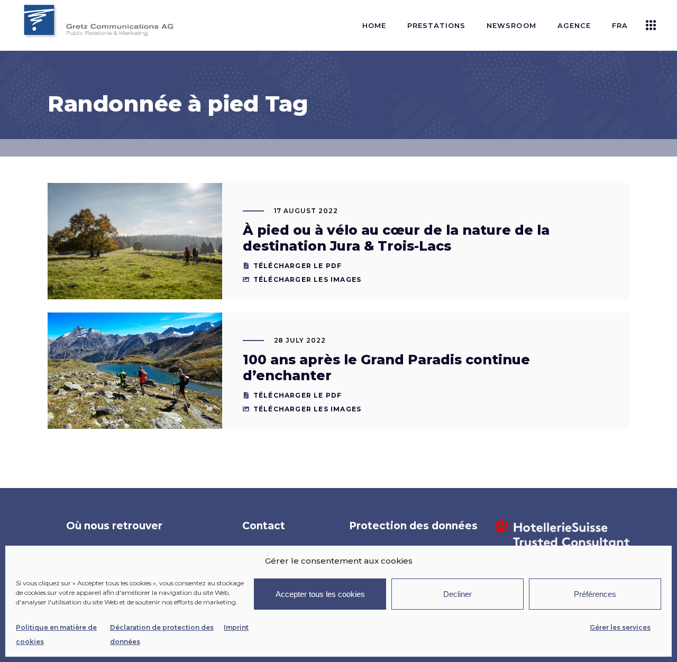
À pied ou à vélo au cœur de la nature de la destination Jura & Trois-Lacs (396, 238)
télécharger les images (307, 409)
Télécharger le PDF (297, 266)
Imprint (236, 627)
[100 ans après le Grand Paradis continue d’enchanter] (135, 370)
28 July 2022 (300, 340)
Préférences (595, 594)
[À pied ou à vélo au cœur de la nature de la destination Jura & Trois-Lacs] (135, 241)
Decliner (457, 594)
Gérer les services (620, 627)
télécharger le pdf (297, 395)
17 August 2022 (306, 211)
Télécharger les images (307, 279)
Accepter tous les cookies (320, 594)
